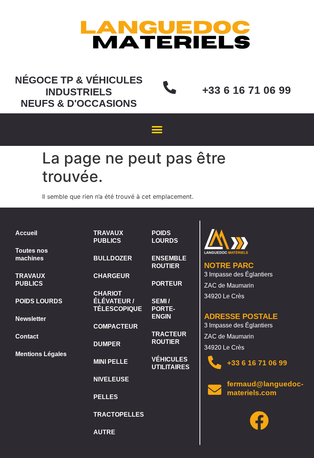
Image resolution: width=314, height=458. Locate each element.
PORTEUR (167, 283)
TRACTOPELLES (114, 414)
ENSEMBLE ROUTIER (169, 262)
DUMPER (107, 344)
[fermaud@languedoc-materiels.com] (214, 389)
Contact (26, 336)
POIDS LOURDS (38, 301)
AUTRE (104, 432)
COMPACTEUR (114, 326)
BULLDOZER (112, 258)
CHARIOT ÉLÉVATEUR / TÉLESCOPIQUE (114, 301)
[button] (157, 129)
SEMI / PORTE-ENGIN (163, 309)
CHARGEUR (111, 276)
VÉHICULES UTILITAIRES (171, 363)
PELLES (105, 397)
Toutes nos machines (31, 254)
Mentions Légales (41, 354)
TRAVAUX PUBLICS (30, 280)
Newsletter (30, 319)
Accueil (26, 233)
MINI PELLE (110, 361)
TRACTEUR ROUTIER (169, 338)
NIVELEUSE (111, 379)
